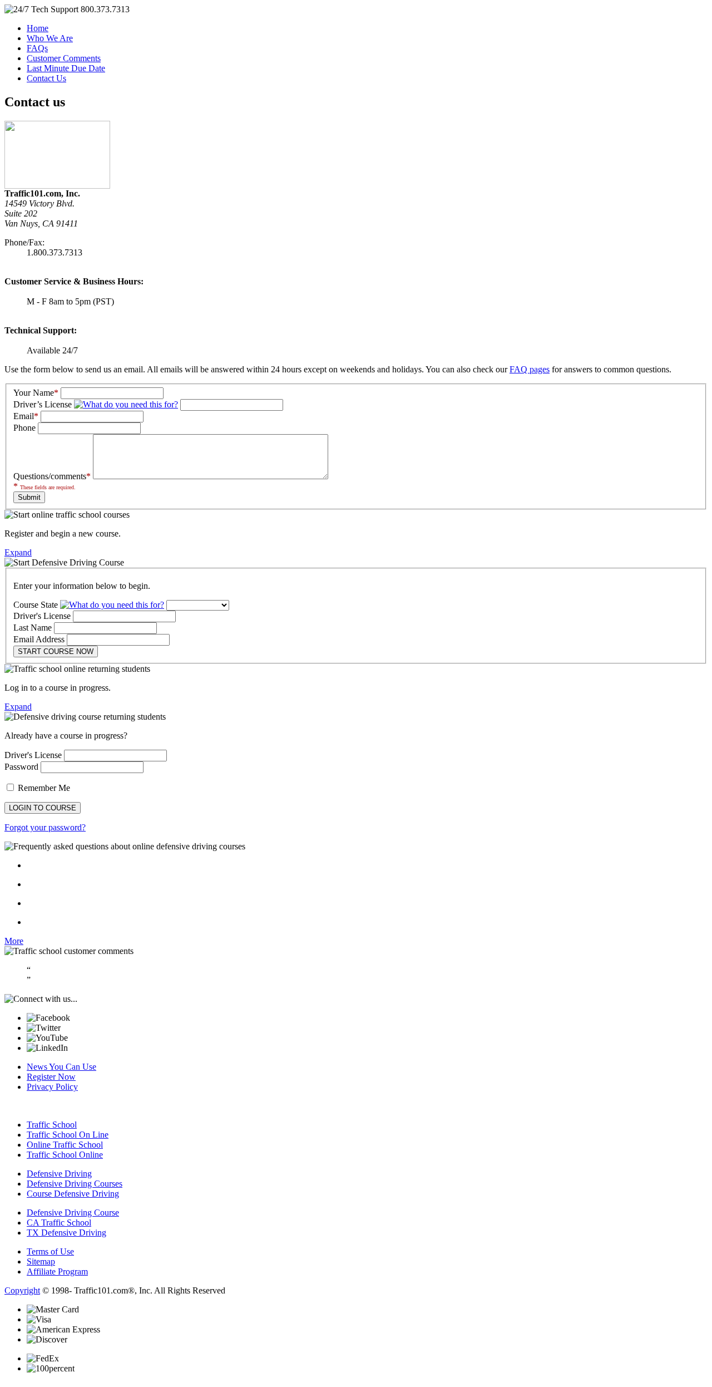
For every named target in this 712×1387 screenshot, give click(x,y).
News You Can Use (61, 1066)
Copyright (22, 1290)
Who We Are (50, 38)
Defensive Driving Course (73, 1212)
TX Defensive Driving (66, 1232)
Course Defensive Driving (73, 1193)
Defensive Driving (59, 1173)
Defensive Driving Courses (74, 1183)
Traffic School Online (65, 1154)
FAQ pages (530, 369)
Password (21, 766)
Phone (24, 427)
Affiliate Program (57, 1271)
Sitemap (41, 1261)
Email (25, 416)
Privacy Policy (52, 1086)
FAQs (37, 48)
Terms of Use (50, 1251)
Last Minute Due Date (66, 68)
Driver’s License (43, 404)
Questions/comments (52, 476)
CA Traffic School (59, 1222)
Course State (36, 604)
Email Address (39, 639)
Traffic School (52, 1124)
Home (37, 28)
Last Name (32, 627)
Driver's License (42, 616)
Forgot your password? (45, 827)
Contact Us (46, 78)
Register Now (51, 1076)
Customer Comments (64, 58)
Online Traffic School (65, 1144)
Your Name (35, 392)
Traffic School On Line (67, 1134)
